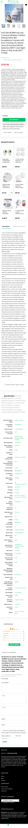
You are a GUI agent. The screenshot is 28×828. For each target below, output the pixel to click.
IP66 (16, 562)
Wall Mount (18, 442)
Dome (16, 468)
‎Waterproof (18, 501)
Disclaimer (4, 791)
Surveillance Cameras (17, 59)
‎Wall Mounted (18, 473)
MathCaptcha (7, 738)
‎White (16, 450)
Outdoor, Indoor (19, 420)
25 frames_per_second (20, 483)
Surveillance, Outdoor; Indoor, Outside (19, 546)
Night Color (18, 522)
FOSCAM (17, 604)
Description (6, 226)
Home (2, 776)
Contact (3, 780)
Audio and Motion (19, 530)
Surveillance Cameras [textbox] (7, 802)
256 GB (17, 582)
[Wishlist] (21, 826)
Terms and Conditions (7, 789)
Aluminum (17, 487)
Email (3, 725)
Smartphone (18, 424)
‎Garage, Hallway (19, 532)
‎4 (15, 527)
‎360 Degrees (18, 470)
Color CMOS (18, 553)
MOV (16, 540)
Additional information (18, 226)
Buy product (14, 120)
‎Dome (16, 519)
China (16, 607)
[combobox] (7, 802)
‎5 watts (17, 492)
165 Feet (17, 478)
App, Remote (18, 574)
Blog (2, 778)
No (15, 508)
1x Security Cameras (20, 457)
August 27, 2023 (19, 600)
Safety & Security (7, 59)
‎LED (16, 535)
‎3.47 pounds (18, 592)
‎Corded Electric (19, 429)
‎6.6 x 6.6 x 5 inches (20, 495)
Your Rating (5, 678)
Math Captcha (6, 736)
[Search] (25, 2)
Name (4, 719)
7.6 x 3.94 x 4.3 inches (20, 497)
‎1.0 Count (17, 550)
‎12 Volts (17, 490)
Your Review (5, 682)
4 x (15, 516)
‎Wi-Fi (16, 432)
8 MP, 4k (17, 445)
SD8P (16, 595)
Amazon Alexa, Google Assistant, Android (19, 438)
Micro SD (17, 512)
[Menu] (2, 2)
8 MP (16, 558)
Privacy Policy (4, 787)
